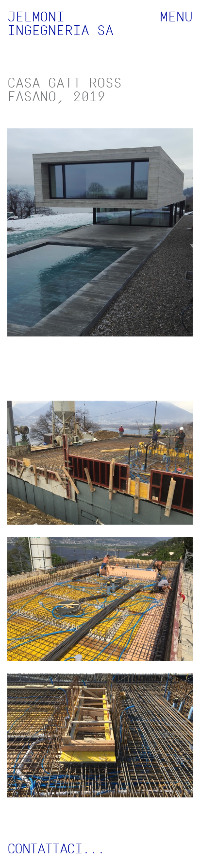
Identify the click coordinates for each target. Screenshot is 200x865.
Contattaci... (55, 848)
